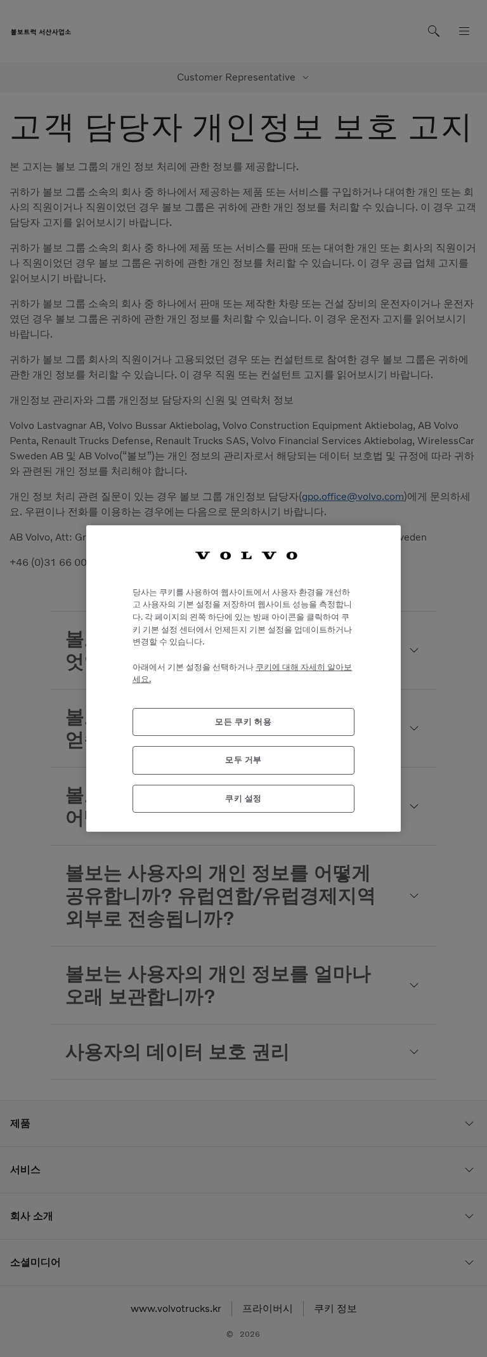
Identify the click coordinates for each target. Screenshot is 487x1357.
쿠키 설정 (243, 798)
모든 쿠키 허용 (243, 721)
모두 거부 (243, 759)
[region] (243, 678)
